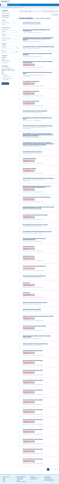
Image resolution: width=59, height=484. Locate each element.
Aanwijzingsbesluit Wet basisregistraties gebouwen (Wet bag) (37, 231)
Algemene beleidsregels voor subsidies (32, 309)
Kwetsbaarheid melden (21, 481)
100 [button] (54, 11)
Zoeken (9, 4)
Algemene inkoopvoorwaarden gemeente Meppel (34, 326)
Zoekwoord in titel (5, 29)
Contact (4, 477)
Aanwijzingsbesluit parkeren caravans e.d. (32, 151)
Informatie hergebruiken (21, 476)
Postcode (5, 20)
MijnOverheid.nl (47, 476)
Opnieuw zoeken (5, 83)
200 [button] (56, 11)
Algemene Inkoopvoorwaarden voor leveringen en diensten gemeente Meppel (37, 336)
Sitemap (18, 480)
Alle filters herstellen (6, 13)
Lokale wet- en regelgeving (8, 7)
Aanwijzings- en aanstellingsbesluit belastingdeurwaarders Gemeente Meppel (36, 30)
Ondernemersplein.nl (48, 479)
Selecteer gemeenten (6, 60)
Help (4, 480)
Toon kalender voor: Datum (16, 52)
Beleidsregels (5, 74)
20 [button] (49, 11)
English (4, 479)
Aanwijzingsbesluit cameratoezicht (31, 81)
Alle (4, 73)
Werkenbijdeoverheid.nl (49, 480)
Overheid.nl (4, 5)
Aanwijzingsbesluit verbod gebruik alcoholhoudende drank (36, 197)
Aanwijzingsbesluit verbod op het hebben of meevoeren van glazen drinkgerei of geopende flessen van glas (38, 207)
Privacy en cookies (20, 477)
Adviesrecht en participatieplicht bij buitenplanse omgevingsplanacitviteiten (34, 239)
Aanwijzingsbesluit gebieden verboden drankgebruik (35, 111)
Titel (30, 11)
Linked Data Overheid (34, 477)
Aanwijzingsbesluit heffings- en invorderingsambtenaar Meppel (37, 125)
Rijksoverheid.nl (47, 477)
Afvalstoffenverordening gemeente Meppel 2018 (34, 266)
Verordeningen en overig (7, 76)
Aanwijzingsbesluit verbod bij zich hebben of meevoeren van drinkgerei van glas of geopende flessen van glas (37, 187)
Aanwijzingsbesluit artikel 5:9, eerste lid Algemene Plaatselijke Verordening (37, 54)
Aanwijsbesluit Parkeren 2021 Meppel (31, 22)
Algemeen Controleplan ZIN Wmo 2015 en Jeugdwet (35, 302)
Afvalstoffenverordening (28, 246)
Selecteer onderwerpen (7, 67)
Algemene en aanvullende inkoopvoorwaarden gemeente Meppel (38, 316)
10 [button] (46, 11)
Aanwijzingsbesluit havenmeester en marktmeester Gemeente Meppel (37, 118)
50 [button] (51, 11)
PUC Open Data (33, 479)
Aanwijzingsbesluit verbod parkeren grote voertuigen (35, 215)
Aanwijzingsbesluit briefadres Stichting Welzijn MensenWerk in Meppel (37, 73)
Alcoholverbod (26, 282)
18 (54, 469)
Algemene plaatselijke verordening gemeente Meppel (35, 343)
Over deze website (6, 476)
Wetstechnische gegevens (6, 38)
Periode (3, 45)
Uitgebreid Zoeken (15, 4)
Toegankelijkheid (20, 479)
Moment (4, 45)
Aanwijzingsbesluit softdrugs (29, 158)
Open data (32, 476)
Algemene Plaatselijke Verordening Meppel (33, 350)
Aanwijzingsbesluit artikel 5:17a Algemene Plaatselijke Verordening (38, 46)
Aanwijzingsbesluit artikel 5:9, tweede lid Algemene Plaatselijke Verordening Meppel (37, 62)
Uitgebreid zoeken (15, 7)
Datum (3, 50)
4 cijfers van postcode (5, 22)
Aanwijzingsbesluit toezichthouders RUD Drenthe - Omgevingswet (38, 178)
